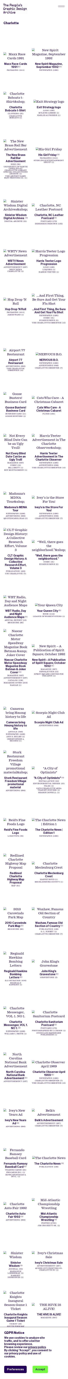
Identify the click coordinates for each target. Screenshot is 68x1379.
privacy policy (37, 1347)
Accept (40, 1369)
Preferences (15, 1369)
